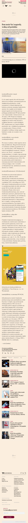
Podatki (3, 21)
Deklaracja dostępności (19, 484)
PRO (10, 6)
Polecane (10, 357)
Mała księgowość (17, 492)
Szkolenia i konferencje (7, 500)
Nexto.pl (15, 490)
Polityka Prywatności (18, 478)
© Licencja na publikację (7, 348)
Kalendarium (16, 502)
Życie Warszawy (17, 496)
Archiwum (4, 492)
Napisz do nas (5, 481)
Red (3, 56)
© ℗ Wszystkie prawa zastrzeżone (9, 349)
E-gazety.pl (16, 489)
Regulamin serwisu (18, 481)
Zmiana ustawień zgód (19, 479)
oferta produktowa (6, 504)
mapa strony (4, 502)
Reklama (4, 487)
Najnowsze (16, 357)
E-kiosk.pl (16, 487)
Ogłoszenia (4, 489)
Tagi (21, 357)
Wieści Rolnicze (17, 494)
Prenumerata (5, 490)
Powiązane (4, 357)
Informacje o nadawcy (19, 482)
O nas (3, 478)
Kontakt (3, 479)
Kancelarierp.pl (17, 493)
